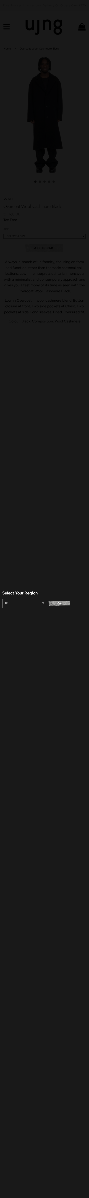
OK (59, 603)
